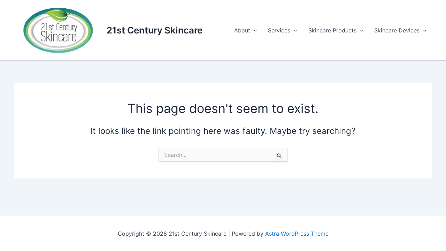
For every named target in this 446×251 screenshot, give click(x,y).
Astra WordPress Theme (297, 233)
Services (279, 30)
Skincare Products (332, 30)
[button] (253, 30)
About (242, 30)
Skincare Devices (397, 30)
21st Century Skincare (154, 30)
